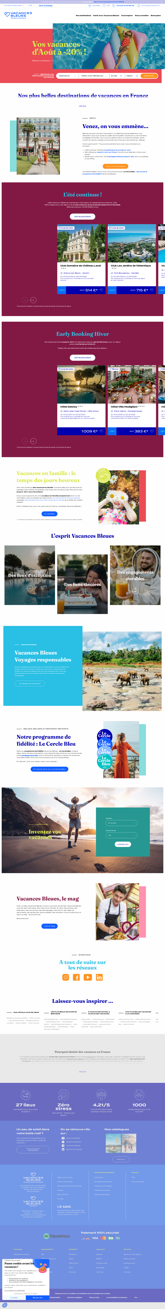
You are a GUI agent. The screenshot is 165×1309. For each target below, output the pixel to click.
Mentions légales (74, 1297)
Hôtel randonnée (96, 1026)
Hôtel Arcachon (33, 1023)
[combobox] (65, 75)
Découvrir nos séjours (132, 1254)
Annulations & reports (103, 1182)
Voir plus (44, 1276)
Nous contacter (137, 1182)
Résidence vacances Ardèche (17, 1018)
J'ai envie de (111, 830)
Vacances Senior (105, 1024)
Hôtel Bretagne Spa (51, 1019)
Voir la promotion (82, 216)
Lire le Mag (49, 926)
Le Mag (60, 1199)
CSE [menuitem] (30, 5)
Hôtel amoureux (98, 1019)
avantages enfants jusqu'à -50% (120, 156)
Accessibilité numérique (117, 1297)
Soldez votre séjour (102, 1194)
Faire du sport (129, 1259)
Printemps (45, 1263)
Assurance (98, 1177)
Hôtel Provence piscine (128, 1021)
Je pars (109, 818)
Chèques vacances (102, 1190)
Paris (71, 1267)
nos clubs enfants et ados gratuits (66, 498)
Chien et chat (101, 1263)
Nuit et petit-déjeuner (23, 1259)
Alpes (71, 1259)
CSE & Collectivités (65, 1182)
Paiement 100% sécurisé (100, 1232)
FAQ (133, 1177)
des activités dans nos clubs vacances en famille (44, 500)
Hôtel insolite (85, 1019)
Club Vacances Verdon (16, 1020)
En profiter (49, 514)
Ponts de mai (46, 1272)
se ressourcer (129, 1263)
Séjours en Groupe (64, 1177)
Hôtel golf (84, 1026)
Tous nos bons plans (115, 166)
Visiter (126, 1267)
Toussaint (45, 1267)
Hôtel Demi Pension (90, 1024)
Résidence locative (21, 1254)
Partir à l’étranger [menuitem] (46, 5)
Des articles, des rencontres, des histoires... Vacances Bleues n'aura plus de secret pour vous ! (71, 1212)
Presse (60, 1190)
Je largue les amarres (29, 683)
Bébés (99, 1259)
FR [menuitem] (135, 1297)
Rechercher (149, 76)
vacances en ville (126, 1065)
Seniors (99, 1254)
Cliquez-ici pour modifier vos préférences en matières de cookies (82, 1293)
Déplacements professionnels (69, 1186)
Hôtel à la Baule (20, 1023)
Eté (42, 1254)
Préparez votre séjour (103, 1186)
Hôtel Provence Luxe (126, 1019)
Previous (60, 243)
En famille (100, 1267)
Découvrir (121, 1159)
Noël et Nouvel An (48, 1259)
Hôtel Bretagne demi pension (61, 1024)
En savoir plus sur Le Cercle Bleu (49, 769)
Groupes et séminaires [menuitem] (13, 5)
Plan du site (94, 1297)
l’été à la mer (40, 1065)
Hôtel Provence (128, 1024)
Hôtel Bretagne (63, 1026)
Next (103, 243)
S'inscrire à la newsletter (33, 1149)
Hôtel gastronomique (90, 1021)
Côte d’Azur (73, 1263)
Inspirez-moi (123, 844)
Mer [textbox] (109, 835)
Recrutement (62, 1194)
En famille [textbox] (112, 823)
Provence (73, 1254)
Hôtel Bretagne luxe (53, 1021)
